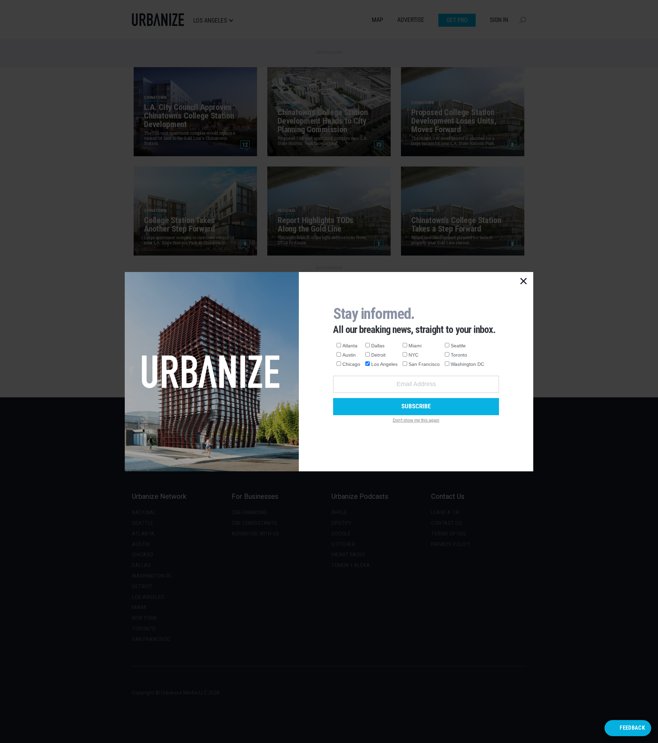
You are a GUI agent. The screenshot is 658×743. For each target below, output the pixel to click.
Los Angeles (384, 364)
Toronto (459, 355)
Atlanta (349, 345)
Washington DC (467, 364)
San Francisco (424, 364)
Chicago (351, 364)
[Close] (523, 281)
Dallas (378, 345)
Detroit (378, 355)
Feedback (632, 728)
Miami (415, 345)
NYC (413, 355)
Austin (349, 355)
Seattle (458, 345)
